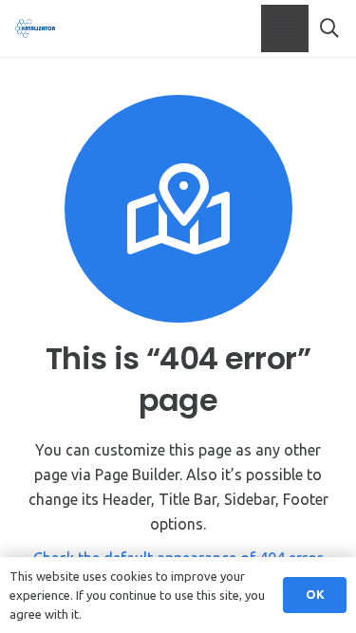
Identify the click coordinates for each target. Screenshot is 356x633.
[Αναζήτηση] (329, 28)
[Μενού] (285, 28)
